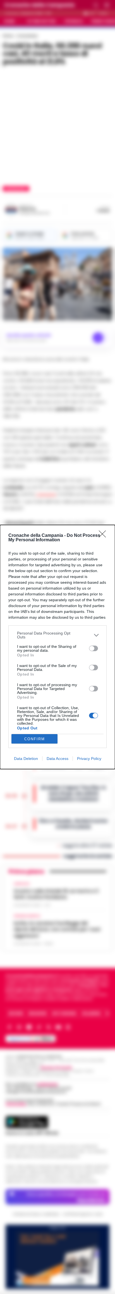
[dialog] (57, 647)
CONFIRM (34, 739)
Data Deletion (26, 758)
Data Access (57, 758)
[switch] (93, 648)
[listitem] (57, 635)
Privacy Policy (89, 758)
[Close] (104, 535)
